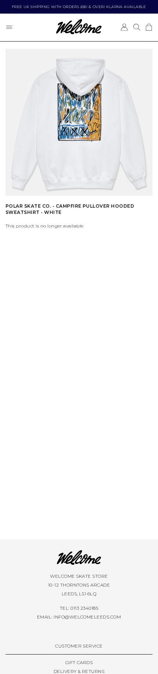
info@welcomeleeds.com (87, 617)
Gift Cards (79, 662)
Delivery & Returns (79, 671)
